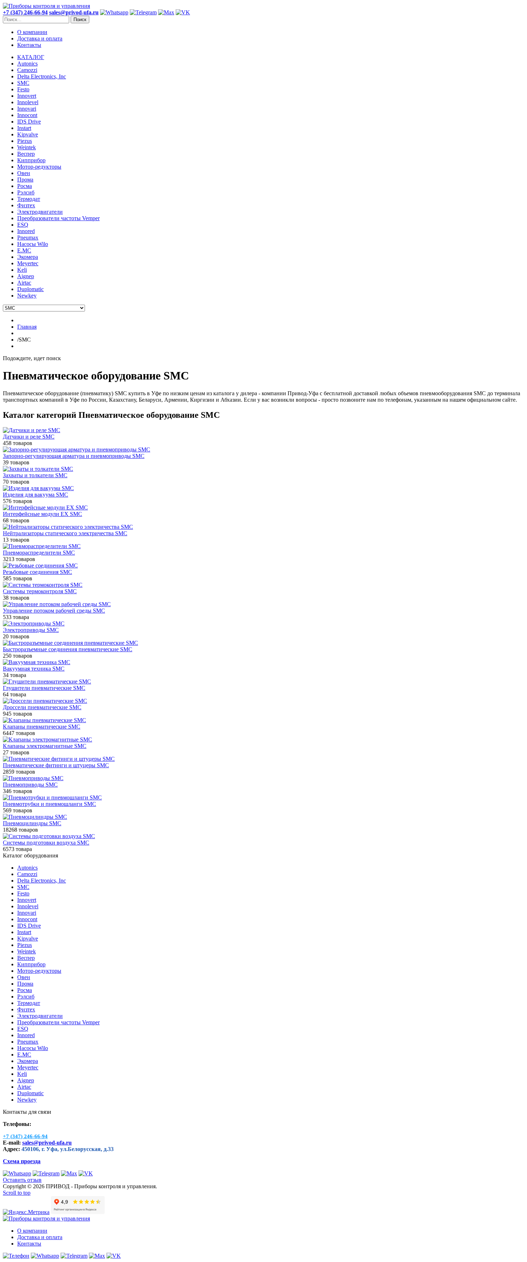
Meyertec (27, 1067)
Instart (24, 932)
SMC (23, 887)
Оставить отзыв (22, 1180)
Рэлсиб (25, 996)
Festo (23, 893)
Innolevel (27, 906)
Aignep (25, 1080)
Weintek (26, 951)
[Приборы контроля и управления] (46, 6)
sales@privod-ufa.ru (47, 1143)
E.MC (24, 1054)
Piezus (24, 945)
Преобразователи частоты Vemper (58, 1022)
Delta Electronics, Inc (41, 880)
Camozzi (27, 874)
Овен (23, 977)
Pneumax (27, 1042)
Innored (26, 1035)
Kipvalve (27, 938)
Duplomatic (30, 1093)
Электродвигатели (40, 1016)
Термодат (28, 1003)
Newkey (27, 1100)
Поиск (79, 19)
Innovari (26, 913)
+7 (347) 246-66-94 (25, 12)
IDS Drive (29, 926)
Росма (24, 990)
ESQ (22, 1029)
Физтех (26, 1009)
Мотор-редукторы (39, 971)
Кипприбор (31, 964)
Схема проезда (22, 1161)
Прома (25, 984)
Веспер (26, 958)
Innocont (27, 919)
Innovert (26, 900)
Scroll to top (16, 1193)
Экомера (27, 1061)
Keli (22, 1074)
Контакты (29, 45)
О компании (32, 32)
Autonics (27, 868)
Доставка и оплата (39, 38)
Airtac (24, 1087)
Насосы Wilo (32, 1048)
